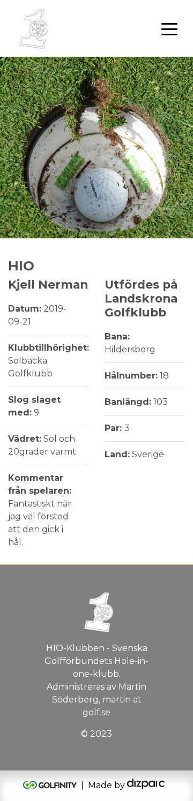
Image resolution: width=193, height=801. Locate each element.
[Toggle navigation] (169, 28)
